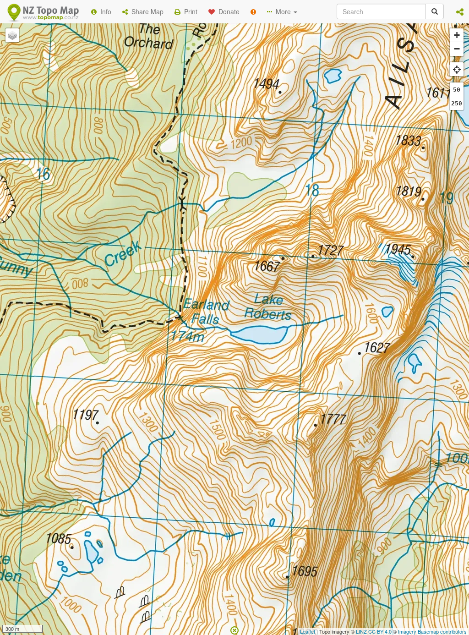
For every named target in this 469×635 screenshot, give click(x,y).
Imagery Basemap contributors (432, 631)
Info (104, 11)
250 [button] (456, 103)
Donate (227, 11)
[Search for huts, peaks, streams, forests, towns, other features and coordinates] (434, 11)
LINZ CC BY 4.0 (374, 631)
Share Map (146, 11)
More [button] (282, 11)
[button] (460, 11)
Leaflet (307, 631)
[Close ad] (234, 629)
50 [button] (456, 89)
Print (188, 11)
